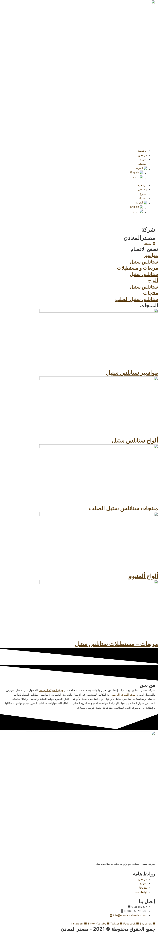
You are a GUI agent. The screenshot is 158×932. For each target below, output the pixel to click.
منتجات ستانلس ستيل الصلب (123, 508)
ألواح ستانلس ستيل (135, 440)
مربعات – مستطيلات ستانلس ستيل (116, 643)
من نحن (142, 155)
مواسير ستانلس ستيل (132, 372)
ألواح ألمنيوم (143, 575)
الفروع (143, 159)
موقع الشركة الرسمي (51, 690)
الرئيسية (142, 150)
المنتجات (142, 163)
